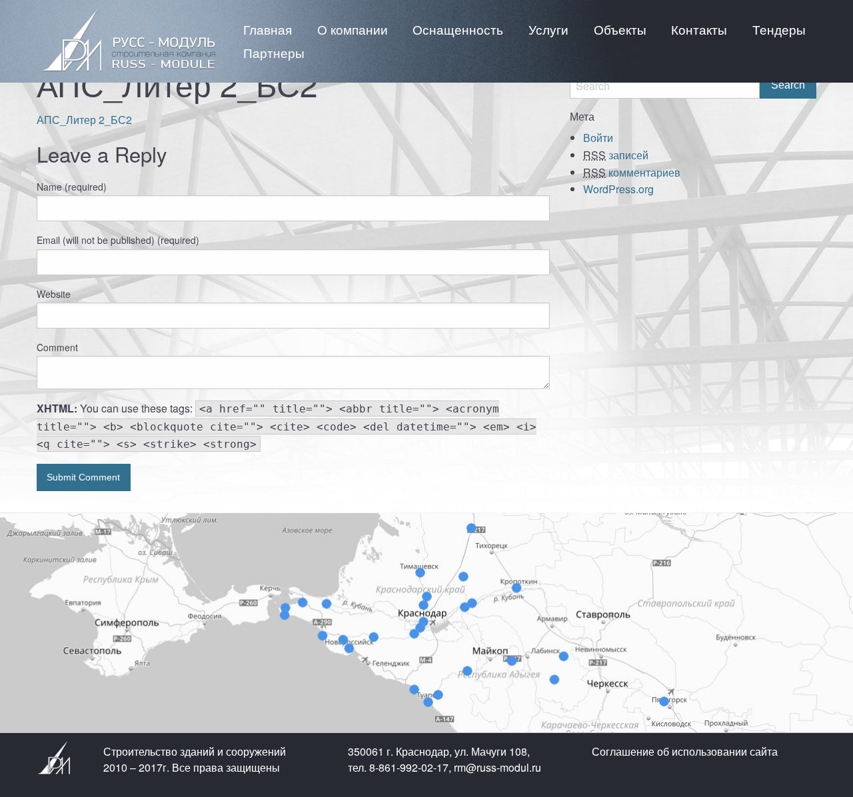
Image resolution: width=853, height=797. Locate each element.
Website (54, 294)
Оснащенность (458, 29)
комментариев (631, 172)
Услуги (548, 29)
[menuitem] (268, 29)
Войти (598, 137)
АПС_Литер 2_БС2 (84, 119)
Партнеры (274, 52)
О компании (352, 29)
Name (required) (72, 186)
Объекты (620, 29)
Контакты (699, 29)
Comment (57, 347)
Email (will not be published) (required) (118, 240)
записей (615, 155)
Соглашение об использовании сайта (685, 751)
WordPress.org (618, 189)
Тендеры (779, 29)
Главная (267, 29)
